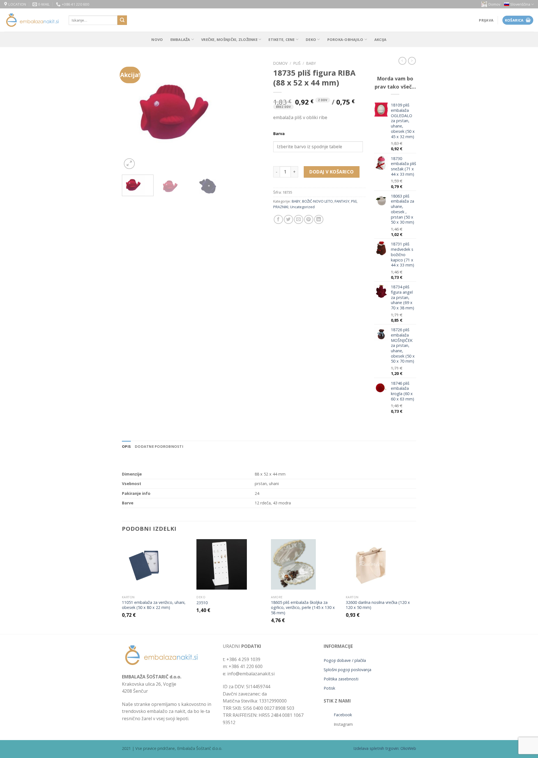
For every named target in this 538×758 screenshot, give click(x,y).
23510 (202, 602)
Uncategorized (302, 206)
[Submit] (122, 20)
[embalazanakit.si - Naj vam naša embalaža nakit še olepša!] (32, 20)
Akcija (380, 39)
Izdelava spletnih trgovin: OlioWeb (384, 748)
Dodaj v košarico (331, 172)
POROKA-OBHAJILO (345, 39)
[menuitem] (519, 4)
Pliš (296, 63)
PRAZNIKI (280, 206)
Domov (494, 4)
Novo (157, 39)
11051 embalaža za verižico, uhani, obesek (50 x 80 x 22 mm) (153, 605)
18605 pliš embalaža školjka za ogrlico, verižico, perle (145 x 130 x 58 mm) (303, 607)
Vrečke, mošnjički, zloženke (229, 39)
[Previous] (132, 114)
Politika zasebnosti (341, 678)
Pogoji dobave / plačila (345, 660)
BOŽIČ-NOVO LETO (317, 201)
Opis (126, 446)
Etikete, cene (281, 39)
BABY (311, 63)
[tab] (126, 446)
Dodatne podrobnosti (159, 446)
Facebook (343, 714)
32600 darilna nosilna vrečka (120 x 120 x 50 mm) (378, 605)
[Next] (255, 114)
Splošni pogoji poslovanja (347, 669)
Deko (311, 39)
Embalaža (180, 39)
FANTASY (342, 201)
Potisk (329, 688)
